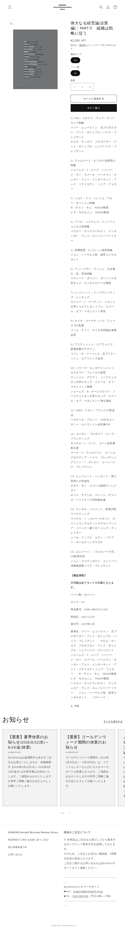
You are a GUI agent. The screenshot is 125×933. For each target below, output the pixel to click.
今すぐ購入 (93, 107)
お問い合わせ (15, 854)
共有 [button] (76, 705)
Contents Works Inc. (68, 925)
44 (75, 73)
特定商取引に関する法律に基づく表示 (28, 839)
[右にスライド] (69, 813)
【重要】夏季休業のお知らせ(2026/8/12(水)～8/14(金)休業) (28, 742)
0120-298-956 (80, 896)
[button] (9, 7)
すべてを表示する (113, 721)
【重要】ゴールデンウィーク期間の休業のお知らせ (86, 742)
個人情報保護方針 (17, 847)
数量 (73, 80)
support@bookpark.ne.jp (88, 891)
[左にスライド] (55, 813)
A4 (75, 60)
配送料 (82, 45)
